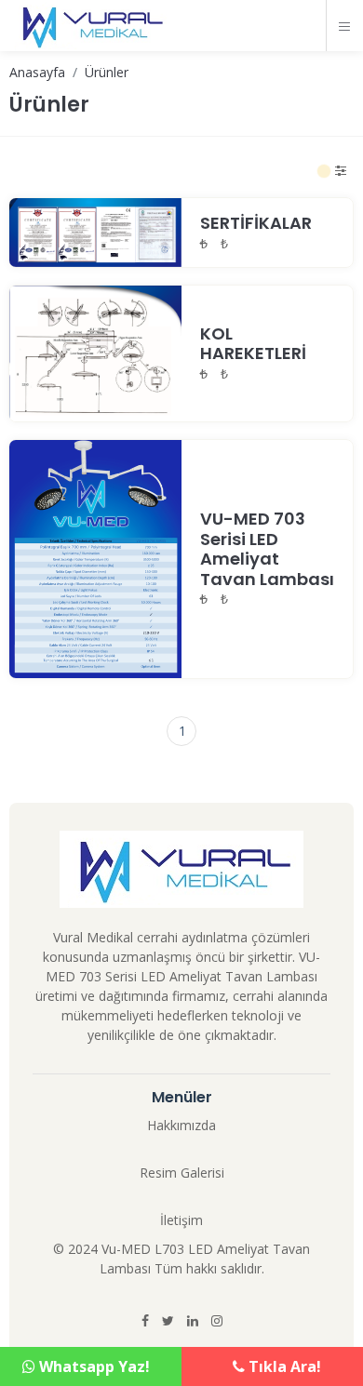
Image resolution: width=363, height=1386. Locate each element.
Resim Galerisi (182, 1172)
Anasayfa (37, 72)
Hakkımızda (181, 1125)
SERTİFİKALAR (256, 222)
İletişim (181, 1220)
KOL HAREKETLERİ (253, 344)
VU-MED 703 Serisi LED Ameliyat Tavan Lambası (267, 549)
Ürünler (106, 72)
